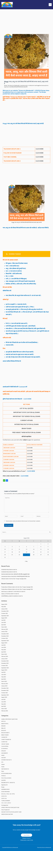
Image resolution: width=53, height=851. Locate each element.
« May (26, 561)
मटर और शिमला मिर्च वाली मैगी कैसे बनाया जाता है (17, 87)
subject (25, 440)
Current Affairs (4, 746)
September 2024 (5, 640)
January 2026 (4, 608)
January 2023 (4, 685)
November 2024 (4, 636)
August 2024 (4, 642)
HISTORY (3, 757)
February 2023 (4, 683)
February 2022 (4, 710)
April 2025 (3, 624)
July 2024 (3, 645)
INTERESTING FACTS (6, 759)
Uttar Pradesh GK (5, 809)
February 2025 (4, 629)
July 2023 (3, 672)
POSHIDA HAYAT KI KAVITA (12, 593)
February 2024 (4, 656)
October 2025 (4, 613)
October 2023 (4, 665)
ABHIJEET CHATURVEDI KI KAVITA (16, 591)
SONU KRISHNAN (5, 791)
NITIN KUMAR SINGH (6, 773)
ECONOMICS (4, 748)
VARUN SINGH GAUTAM (7, 814)
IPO (2, 762)
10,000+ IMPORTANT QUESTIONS (9, 719)
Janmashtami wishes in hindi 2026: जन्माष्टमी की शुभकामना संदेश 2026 (15, 576)
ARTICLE (3, 721)
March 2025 (4, 627)
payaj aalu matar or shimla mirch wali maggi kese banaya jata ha (34, 85)
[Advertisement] (26, 19)
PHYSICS (3, 775)
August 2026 (4, 604)
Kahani (2, 764)
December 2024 (4, 633)
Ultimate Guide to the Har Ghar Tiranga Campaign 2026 (13, 578)
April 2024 (3, 652)
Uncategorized (4, 805)
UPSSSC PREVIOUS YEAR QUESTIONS (10, 807)
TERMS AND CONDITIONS (26, 840)
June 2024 (3, 647)
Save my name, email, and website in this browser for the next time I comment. (23, 521)
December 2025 (4, 611)
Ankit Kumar (4, 591)
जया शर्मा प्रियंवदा (4, 596)
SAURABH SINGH (5, 789)
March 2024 (4, 654)
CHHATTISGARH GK (6, 739)
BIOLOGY (3, 730)
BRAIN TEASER (4, 735)
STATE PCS (4, 796)
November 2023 (4, 663)
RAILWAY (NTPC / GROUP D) (8, 782)
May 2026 (3, 606)
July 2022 (3, 699)
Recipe (5, 85)
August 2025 (4, 617)
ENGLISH (3, 750)
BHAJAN (3, 726)
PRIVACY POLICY (26, 838)
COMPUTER (4, 741)
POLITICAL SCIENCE (6, 778)
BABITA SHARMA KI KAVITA (16, 596)
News (2, 771)
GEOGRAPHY (4, 753)
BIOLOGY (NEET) (5, 732)
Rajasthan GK (4, 784)
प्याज (7, 87)
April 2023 (3, 679)
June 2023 (3, 674)
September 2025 (5, 615)
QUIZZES (3, 780)
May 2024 (3, 649)
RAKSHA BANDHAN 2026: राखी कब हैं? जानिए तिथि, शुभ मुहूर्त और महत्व (15, 574)
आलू (5, 87)
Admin (2, 593)
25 (12, 554)
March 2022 (4, 708)
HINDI (2, 755)
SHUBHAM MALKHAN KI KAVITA (9, 569)
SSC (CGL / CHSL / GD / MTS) (8, 793)
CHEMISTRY (4, 737)
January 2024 (4, 658)
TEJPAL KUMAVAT (5, 800)
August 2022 (4, 697)
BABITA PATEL (4, 723)
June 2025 (3, 622)
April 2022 (3, 706)
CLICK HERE (39, 149)
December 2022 (4, 688)
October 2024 (4, 638)
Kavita (2, 766)
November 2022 (4, 690)
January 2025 (4, 631)
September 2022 (5, 695)
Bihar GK (3, 728)
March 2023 (4, 681)
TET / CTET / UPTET (6, 803)
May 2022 (3, 704)
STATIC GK (4, 798)
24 (5, 554)
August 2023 (4, 670)
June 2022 (3, 701)
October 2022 (4, 692)
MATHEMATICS (5, 769)
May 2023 (3, 676)
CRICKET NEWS (5, 744)
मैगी (26, 87)
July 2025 (3, 620)
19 (19, 552)
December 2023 (4, 661)
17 (5, 552)
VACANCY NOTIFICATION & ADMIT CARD (11, 812)
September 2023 (5, 667)
